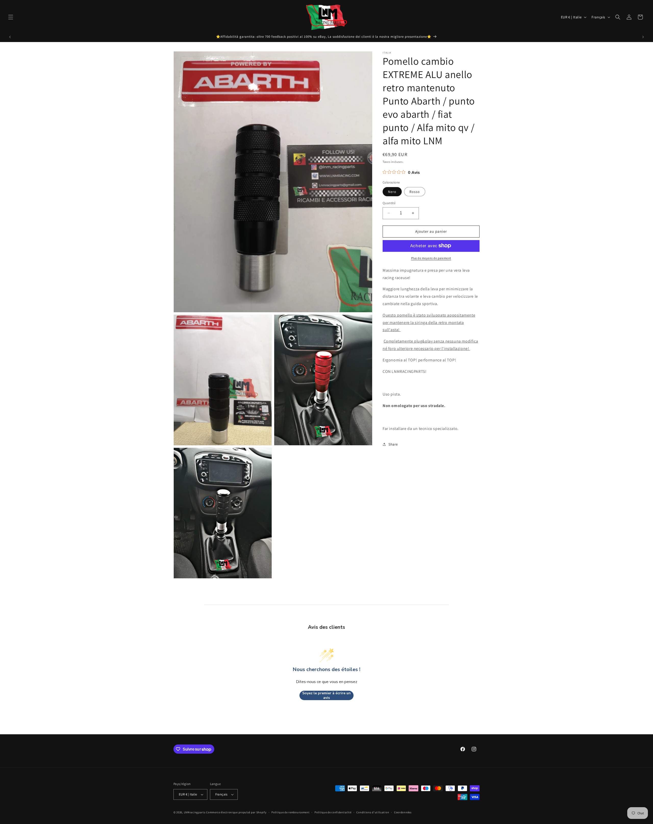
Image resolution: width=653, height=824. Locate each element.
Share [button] (393, 444)
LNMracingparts (195, 812)
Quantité (389, 203)
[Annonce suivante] (643, 37)
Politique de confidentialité (333, 812)
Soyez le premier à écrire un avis (326, 695)
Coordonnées (403, 812)
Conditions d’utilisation (372, 812)
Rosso (414, 191)
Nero (392, 191)
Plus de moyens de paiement (431, 258)
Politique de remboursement (290, 812)
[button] (10, 17)
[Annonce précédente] (10, 37)
